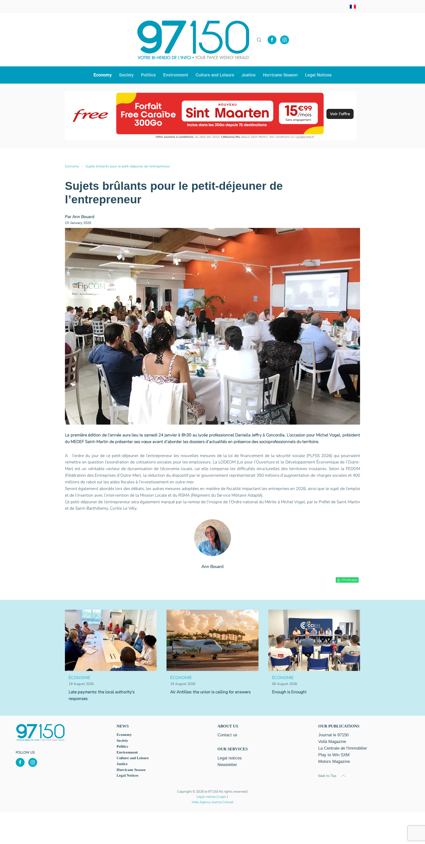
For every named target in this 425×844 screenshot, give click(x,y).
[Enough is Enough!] (314, 640)
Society (122, 740)
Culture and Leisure (133, 758)
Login (222, 796)
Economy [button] (102, 75)
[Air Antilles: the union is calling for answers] (212, 640)
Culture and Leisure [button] (215, 75)
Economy (124, 735)
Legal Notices (318, 75)
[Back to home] (193, 39)
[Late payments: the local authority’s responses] (111, 640)
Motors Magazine (334, 761)
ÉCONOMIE (79, 678)
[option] (210, 116)
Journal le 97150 (333, 735)
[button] (259, 39)
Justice (249, 75)
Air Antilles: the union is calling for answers (210, 692)
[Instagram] (284, 39)
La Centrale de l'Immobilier (342, 748)
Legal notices (206, 796)
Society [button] (126, 75)
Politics (148, 75)
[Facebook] (272, 39)
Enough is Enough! (289, 692)
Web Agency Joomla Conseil (212, 802)
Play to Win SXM (333, 755)
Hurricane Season (280, 75)
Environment (175, 75)
